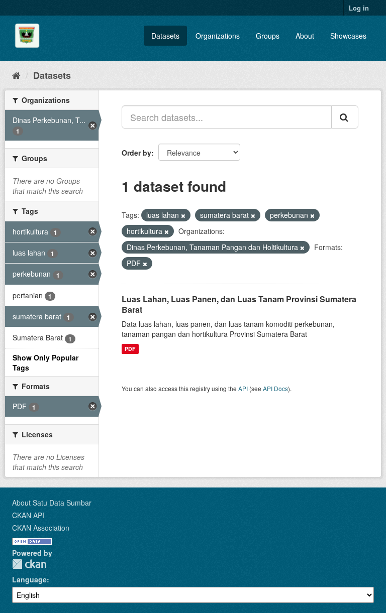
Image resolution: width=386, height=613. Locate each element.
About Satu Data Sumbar (51, 503)
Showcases (348, 36)
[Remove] (183, 215)
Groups (267, 36)
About (305, 36)
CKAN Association (40, 528)
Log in (359, 8)
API (243, 388)
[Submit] (344, 117)
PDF (130, 348)
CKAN (29, 564)
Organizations (218, 36)
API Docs (275, 388)
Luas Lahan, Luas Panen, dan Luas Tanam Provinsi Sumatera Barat (239, 304)
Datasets (165, 36)
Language (29, 579)
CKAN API (28, 515)
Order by (136, 153)
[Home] (16, 74)
